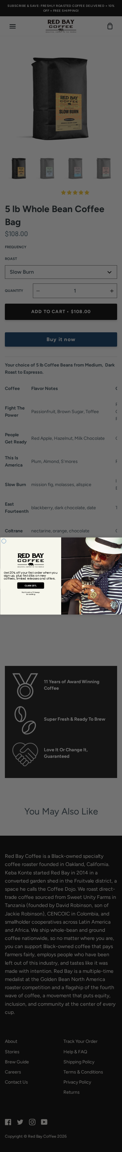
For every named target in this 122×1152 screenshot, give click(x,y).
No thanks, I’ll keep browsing (30, 593)
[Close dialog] (4, 541)
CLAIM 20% (30, 585)
